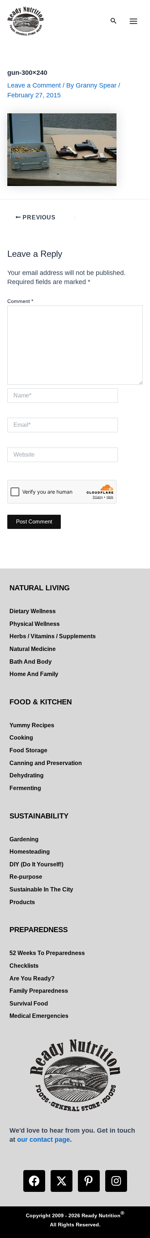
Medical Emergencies (38, 1016)
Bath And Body (30, 662)
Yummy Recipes (31, 725)
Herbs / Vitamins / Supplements (52, 636)
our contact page (43, 1139)
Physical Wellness (34, 624)
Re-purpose (25, 877)
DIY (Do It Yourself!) (36, 864)
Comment (20, 301)
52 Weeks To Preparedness (47, 953)
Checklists (24, 966)
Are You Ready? (32, 978)
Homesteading (29, 852)
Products (22, 902)
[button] (34, 1181)
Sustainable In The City (41, 889)
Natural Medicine (32, 649)
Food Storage (28, 750)
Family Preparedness (38, 991)
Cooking (21, 738)
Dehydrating (26, 775)
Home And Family (33, 674)
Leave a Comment (34, 85)
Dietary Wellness (32, 611)
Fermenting (25, 788)
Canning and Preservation (45, 763)
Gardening (24, 839)
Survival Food (28, 1003)
